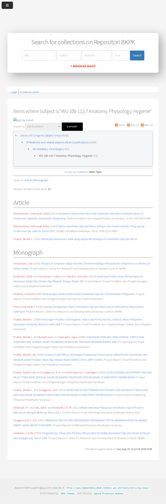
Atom (121, 125)
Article (28, 180)
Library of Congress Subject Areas (40, 135)
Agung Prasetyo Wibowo (109, 493)
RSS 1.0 (134, 125)
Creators (82, 172)
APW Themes (68, 493)
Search (137, 55)
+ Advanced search (83, 66)
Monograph (41, 180)
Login (13, 92)
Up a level (27, 120)
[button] (72, 127)
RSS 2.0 (148, 125)
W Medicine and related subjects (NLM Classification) (57, 142)
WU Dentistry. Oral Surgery (49, 149)
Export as (18, 126)
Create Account (29, 92)
